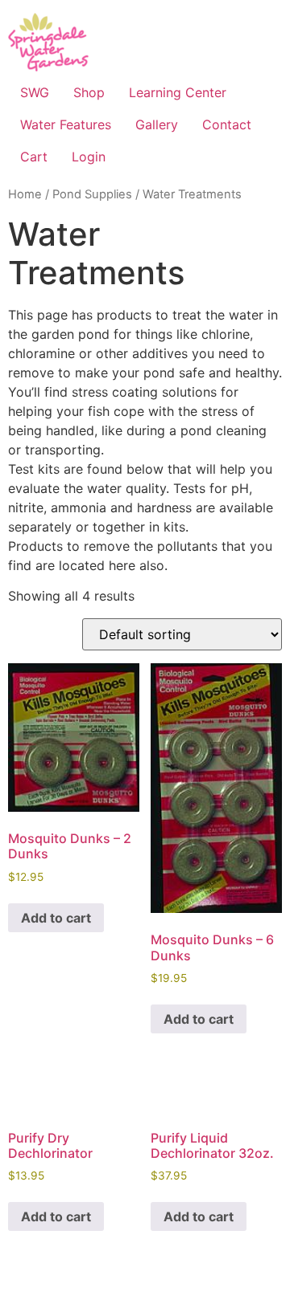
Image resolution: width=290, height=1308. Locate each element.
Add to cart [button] (56, 918)
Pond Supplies (92, 194)
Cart (34, 157)
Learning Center (177, 92)
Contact (226, 124)
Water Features (65, 124)
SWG (34, 92)
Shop (89, 92)
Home (25, 194)
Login (89, 157)
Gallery (156, 124)
